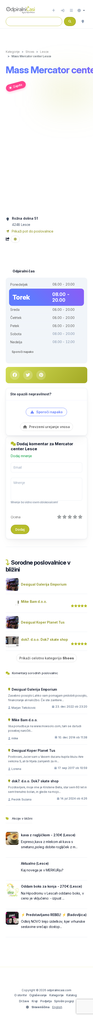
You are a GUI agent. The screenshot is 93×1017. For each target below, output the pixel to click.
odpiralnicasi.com (59, 990)
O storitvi (20, 995)
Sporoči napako (23, 352)
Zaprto (18, 86)
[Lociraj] (82, 21)
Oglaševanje (38, 995)
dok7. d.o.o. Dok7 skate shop (44, 639)
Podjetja (46, 1001)
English (57, 1007)
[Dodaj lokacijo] (53, 10)
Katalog (71, 995)
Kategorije (56, 995)
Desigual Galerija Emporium (43, 584)
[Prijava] (62, 10)
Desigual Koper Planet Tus (43, 622)
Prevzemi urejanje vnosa (49, 427)
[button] (81, 10)
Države (24, 1001)
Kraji (35, 1001)
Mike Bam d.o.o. (34, 601)
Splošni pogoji (64, 1001)
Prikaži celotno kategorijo (46, 658)
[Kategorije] (71, 10)
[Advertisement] (46, 155)
